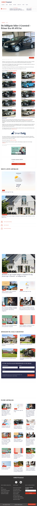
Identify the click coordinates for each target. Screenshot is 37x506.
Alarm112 (2, 4)
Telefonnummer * (5, 365)
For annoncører (3, 489)
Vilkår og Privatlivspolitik (5, 490)
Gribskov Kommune (16, 495)
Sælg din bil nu (14, 128)
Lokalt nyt (19, 4)
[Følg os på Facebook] (16, 482)
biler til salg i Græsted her (12, 70)
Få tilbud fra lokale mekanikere (18, 497)
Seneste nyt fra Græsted (17, 487)
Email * (20, 365)
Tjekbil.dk (3, 142)
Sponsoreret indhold (16, 499)
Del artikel (30, 57)
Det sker (14, 4)
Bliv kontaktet (31, 375)
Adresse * (3, 369)
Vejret (27, 4)
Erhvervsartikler (15, 493)
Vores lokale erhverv (16, 489)
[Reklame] (18, 151)
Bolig (7, 4)
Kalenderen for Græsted (17, 490)
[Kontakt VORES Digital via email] (21, 482)
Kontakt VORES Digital (5, 492)
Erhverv (10, 4)
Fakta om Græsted (16, 492)
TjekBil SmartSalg (13, 140)
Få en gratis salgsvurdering (17, 496)
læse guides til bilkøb (27, 119)
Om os (2, 487)
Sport (23, 4)
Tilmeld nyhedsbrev (31, 504)
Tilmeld (18, 164)
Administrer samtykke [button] (4, 493)
